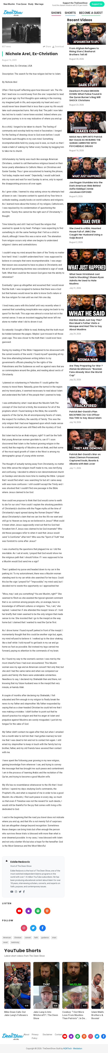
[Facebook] (24, 892)
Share (48, 46)
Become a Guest (91, 13)
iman (54, 938)
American (7, 938)
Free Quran (21, 4)
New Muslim (9, 4)
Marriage (39, 4)
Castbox (47, 911)
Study (30, 4)
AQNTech (67, 1048)
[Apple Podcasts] (71, 1036)
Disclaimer (47, 1034)
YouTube (19, 911)
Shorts (70, 13)
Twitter (33, 928)
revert (5, 942)
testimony (15, 942)
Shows (56, 13)
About (26, 1034)
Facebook (42, 928)
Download (59, 46)
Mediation (77, 1048)
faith (36, 938)
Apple (28, 911)
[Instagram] (16, 892)
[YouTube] (11, 892)
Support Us (97, 4)
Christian (17, 938)
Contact (58, 1034)
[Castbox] (84, 1036)
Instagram (24, 928)
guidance (45, 938)
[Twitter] (20, 892)
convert (28, 938)
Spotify (38, 911)
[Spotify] (77, 1036)
